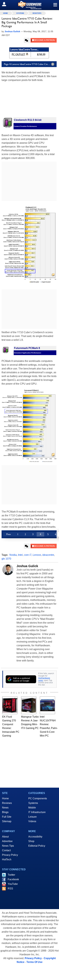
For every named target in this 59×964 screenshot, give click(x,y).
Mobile (32, 807)
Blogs (5, 812)
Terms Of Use (34, 962)
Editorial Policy (36, 845)
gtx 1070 (6, 558)
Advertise (7, 841)
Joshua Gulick (27, 566)
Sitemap (6, 821)
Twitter (11, 874)
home (5, 13)
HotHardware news (44, 679)
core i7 (27, 555)
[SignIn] (6, 4)
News (5, 807)
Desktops (37, 13)
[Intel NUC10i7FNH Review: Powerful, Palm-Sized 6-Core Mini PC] (47, 705)
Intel (20, 555)
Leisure (32, 816)
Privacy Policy (10, 855)
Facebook (13, 879)
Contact (6, 850)
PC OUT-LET (18, 54)
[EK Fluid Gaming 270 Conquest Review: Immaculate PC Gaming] (9, 705)
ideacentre (48, 555)
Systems (20, 13)
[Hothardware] (29, 5)
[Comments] (27, 40)
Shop (31, 841)
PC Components (37, 798)
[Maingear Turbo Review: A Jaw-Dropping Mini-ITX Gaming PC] (28, 705)
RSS (10, 888)
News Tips (8, 845)
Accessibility (35, 836)
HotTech (6, 859)
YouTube (13, 884)
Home (5, 798)
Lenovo (37, 555)
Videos (32, 821)
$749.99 (41, 54)
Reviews (7, 803)
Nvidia (13, 555)
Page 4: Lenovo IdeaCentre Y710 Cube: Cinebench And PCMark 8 (30, 64)
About (5, 836)
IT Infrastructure (37, 812)
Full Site (6, 816)
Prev (8, 534)
